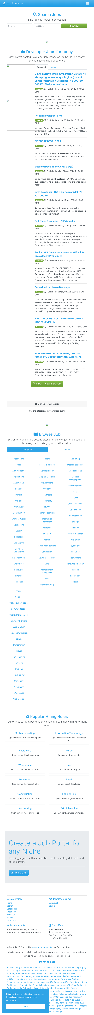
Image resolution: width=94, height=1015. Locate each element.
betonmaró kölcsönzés (65, 988)
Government (47, 483)
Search (10, 906)
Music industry (75, 485)
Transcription (19, 645)
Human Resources (47, 513)
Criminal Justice (19, 519)
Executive (18, 570)
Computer (19, 507)
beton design (40, 979)
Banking (19, 489)
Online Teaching (75, 503)
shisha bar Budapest (26, 982)
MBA (47, 578)
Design (19, 531)
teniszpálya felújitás (35, 985)
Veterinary (19, 687)
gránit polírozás (68, 967)
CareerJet (41, 67)
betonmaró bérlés (53, 985)
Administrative (19, 471)
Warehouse (19, 693)
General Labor (47, 471)
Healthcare (47, 495)
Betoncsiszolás (61, 982)
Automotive (18, 483)
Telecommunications (18, 633)
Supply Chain (19, 627)
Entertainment (18, 558)
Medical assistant (75, 465)
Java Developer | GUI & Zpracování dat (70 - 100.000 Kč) (59, 194)
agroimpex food (23, 970)
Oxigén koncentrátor (23, 979)
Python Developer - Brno (49, 115)
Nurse (75, 497)
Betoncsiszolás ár (31, 988)
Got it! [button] (25, 1007)
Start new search (48, 383)
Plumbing (75, 527)
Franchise (18, 582)
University (19, 681)
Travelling (18, 663)
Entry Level (19, 564)
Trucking (19, 669)
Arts (19, 465)
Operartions (75, 509)
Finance (18, 576)
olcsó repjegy (81, 1005)
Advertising (19, 477)
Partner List (47, 962)
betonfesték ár (75, 994)
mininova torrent (40, 970)
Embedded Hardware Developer (53, 287)
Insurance (47, 527)
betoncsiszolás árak (51, 967)
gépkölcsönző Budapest (74, 985)
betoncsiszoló (50, 973)
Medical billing (75, 471)
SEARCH (75, 26)
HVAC (47, 507)
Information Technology (69, 733)
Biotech (18, 495)
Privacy (10, 917)
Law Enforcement (47, 558)
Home (9, 903)
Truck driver (18, 675)
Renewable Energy (75, 564)
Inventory (47, 533)
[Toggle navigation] (87, 3)
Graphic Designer (47, 477)
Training (19, 639)
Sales (18, 591)
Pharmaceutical (75, 515)
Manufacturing (47, 584)
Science (19, 597)
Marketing (75, 459)
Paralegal (75, 521)
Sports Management (18, 615)
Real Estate (75, 552)
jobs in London (47, 988)
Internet (47, 539)
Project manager (75, 533)
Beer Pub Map (42, 976)
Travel (19, 651)
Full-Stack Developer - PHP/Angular (55, 221)
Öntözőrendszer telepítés (55, 994)
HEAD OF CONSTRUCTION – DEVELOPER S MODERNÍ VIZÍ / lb (59, 320)
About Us (11, 914)
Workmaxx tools (14, 988)
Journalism (47, 552)
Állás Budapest (76, 1000)
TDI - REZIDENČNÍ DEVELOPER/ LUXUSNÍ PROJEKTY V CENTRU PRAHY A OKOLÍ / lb (58, 355)
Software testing (19, 609)
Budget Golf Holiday (49, 1003)
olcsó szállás (55, 970)
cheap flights (20, 985)
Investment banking (47, 546)
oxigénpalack (68, 1005)
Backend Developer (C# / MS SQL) (54, 166)
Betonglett (30, 976)
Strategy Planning (19, 621)
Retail (75, 582)
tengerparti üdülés (32, 967)
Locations (67, 449)
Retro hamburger (14, 967)
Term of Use (12, 920)
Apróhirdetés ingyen (51, 1005)
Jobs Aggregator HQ (42, 947)
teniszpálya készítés (60, 976)
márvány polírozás (66, 973)
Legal (47, 564)
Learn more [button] (11, 1000)
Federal (47, 459)
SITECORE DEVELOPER (48, 141)
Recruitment (75, 558)
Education (19, 537)
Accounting (19, 459)
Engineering (18, 543)
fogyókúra (74, 982)
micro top (80, 991)
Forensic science (47, 465)
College (18, 501)
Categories (27, 449)
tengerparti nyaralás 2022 (72, 1003)
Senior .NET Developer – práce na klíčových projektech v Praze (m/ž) (59, 254)
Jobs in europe (14, 3)
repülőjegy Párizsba (60, 1008)
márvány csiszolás (44, 982)
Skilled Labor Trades (18, 603)
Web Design (18, 699)
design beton (54, 979)
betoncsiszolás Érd (15, 976)
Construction (19, 513)
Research (75, 570)
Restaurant (75, 576)
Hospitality (47, 501)
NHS (75, 491)
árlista (66, 1000)
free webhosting (70, 970)
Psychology (75, 546)
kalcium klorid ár (54, 1000)
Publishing (75, 539)
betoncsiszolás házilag (31, 973)
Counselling (18, 525)
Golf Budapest (62, 997)
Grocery (47, 489)
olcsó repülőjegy (54, 1011)
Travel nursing (18, 657)
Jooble (53, 67)
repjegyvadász (69, 991)
